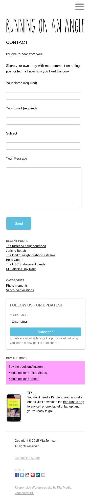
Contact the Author (27, 458)
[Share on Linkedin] (38, 475)
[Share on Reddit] (27, 475)
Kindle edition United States (28, 373)
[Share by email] (43, 475)
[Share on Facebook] (17, 475)
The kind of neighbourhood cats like (30, 255)
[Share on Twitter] (22, 475)
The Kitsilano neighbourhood (26, 246)
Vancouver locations (20, 290)
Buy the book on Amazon (26, 367)
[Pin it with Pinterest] (33, 475)
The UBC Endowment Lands (25, 264)
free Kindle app (73, 402)
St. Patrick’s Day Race (21, 269)
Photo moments (17, 285)
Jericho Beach (16, 251)
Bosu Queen (14, 260)
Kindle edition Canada (24, 379)
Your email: (19, 315)
